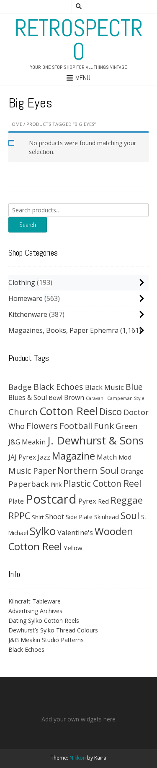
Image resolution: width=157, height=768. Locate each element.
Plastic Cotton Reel (102, 483)
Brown (74, 397)
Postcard (51, 499)
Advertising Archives (35, 611)
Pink (56, 484)
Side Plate (79, 517)
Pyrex (87, 501)
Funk (104, 425)
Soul (130, 515)
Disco (110, 411)
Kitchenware (27, 314)
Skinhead (106, 516)
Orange (132, 471)
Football (75, 425)
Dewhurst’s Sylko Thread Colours (53, 630)
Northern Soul (88, 470)
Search (27, 225)
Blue (134, 386)
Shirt (38, 517)
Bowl (55, 398)
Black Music (104, 387)
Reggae (127, 500)
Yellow (73, 547)
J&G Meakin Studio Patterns (46, 640)
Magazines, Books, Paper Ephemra (63, 330)
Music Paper (32, 470)
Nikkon (77, 757)
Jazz (44, 457)
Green (127, 426)
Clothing (21, 282)
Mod (124, 457)
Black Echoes (58, 386)
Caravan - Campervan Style (115, 398)
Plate (16, 501)
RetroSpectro (79, 39)
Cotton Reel (68, 410)
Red (103, 501)
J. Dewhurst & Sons (95, 440)
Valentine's (75, 532)
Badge (20, 386)
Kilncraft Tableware (34, 601)
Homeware (25, 298)
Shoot (54, 516)
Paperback (28, 483)
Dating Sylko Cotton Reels (43, 620)
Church (23, 412)
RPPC (19, 515)
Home (15, 124)
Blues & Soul (27, 397)
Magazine (73, 455)
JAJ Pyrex (22, 457)
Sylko (43, 530)
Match (107, 457)
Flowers (42, 425)
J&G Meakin (27, 442)
